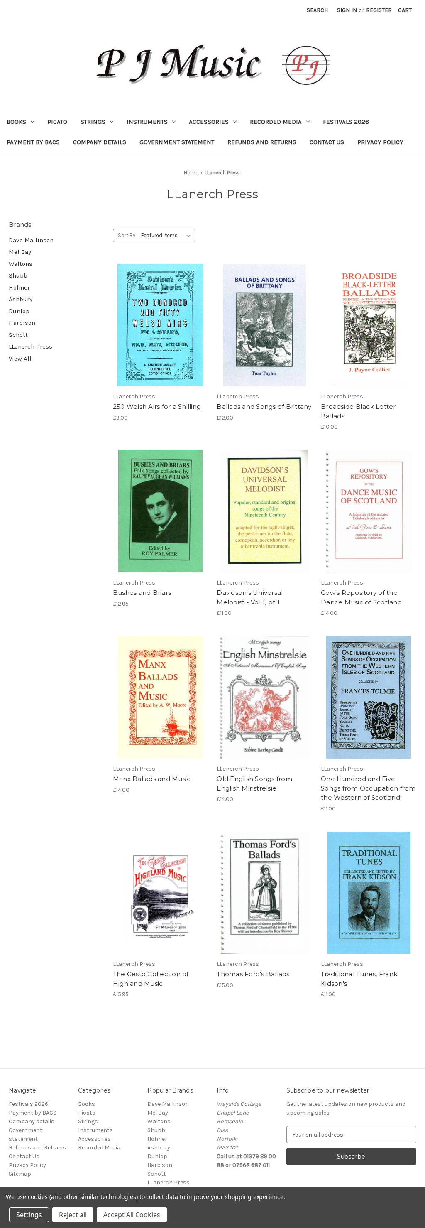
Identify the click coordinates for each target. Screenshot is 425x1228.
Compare (157, 318)
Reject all (73, 1214)
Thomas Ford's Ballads (253, 974)
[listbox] (167, 235)
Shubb (18, 275)
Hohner (19, 287)
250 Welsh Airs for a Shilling (157, 406)
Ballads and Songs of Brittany (264, 406)
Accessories (209, 121)
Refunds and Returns (261, 142)
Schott (18, 335)
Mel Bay (20, 251)
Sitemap (20, 1173)
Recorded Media (276, 121)
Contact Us (327, 142)
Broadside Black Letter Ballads (358, 411)
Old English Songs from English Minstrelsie (254, 783)
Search (317, 10)
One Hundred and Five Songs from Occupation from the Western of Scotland (368, 788)
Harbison (22, 323)
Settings (29, 1214)
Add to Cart (160, 332)
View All (20, 358)
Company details (99, 142)
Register (379, 10)
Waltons (20, 264)
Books (16, 121)
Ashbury (20, 299)
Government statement (176, 142)
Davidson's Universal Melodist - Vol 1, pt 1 (250, 597)
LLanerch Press (30, 346)
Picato (57, 121)
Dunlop (19, 311)
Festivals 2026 (346, 121)
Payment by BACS (33, 142)
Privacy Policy (380, 142)
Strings (93, 121)
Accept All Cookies (131, 1214)
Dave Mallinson (31, 240)
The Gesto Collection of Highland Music (151, 978)
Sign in (347, 10)
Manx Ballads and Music (152, 779)
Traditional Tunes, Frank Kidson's (359, 978)
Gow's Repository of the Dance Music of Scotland (361, 597)
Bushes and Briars (142, 593)
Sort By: (127, 235)
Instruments (147, 121)
